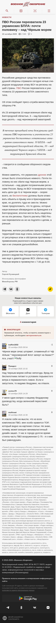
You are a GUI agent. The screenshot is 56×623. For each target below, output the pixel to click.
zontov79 (12, 391)
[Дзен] (48, 607)
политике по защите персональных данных (18, 590)
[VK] (35, 607)
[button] (21, 11)
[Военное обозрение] (28, 4)
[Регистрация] (35, 11)
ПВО (18, 88)
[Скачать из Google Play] (28, 598)
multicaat (12, 412)
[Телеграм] (8, 607)
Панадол (12, 366)
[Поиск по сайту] (7, 11)
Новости (6, 17)
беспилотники (20, 195)
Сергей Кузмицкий (10, 274)
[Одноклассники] (21, 607)
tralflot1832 (13, 345)
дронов (42, 175)
